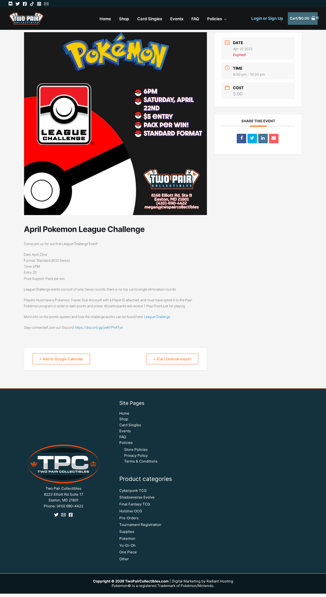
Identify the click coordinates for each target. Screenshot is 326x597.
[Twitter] (18, 4)
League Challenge (157, 317)
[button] (224, 19)
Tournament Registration (140, 524)
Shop (123, 419)
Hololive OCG (130, 511)
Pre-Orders (129, 518)
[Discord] (10, 4)
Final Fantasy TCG (134, 504)
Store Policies (136, 449)
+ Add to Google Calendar (61, 359)
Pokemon (127, 538)
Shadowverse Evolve (137, 497)
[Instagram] (39, 4)
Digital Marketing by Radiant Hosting (202, 581)
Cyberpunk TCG (133, 490)
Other (124, 559)
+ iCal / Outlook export (172, 359)
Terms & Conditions (141, 461)
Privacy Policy (136, 455)
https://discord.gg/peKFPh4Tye (99, 327)
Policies (126, 442)
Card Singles (130, 425)
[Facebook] (25, 4)
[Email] (46, 4)
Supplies (126, 531)
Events (125, 431)
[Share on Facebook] (241, 138)
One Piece (128, 552)
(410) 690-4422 (70, 506)
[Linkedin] (263, 138)
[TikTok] (32, 4)
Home (124, 413)
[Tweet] (252, 138)
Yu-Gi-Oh (127, 545)
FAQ (122, 437)
